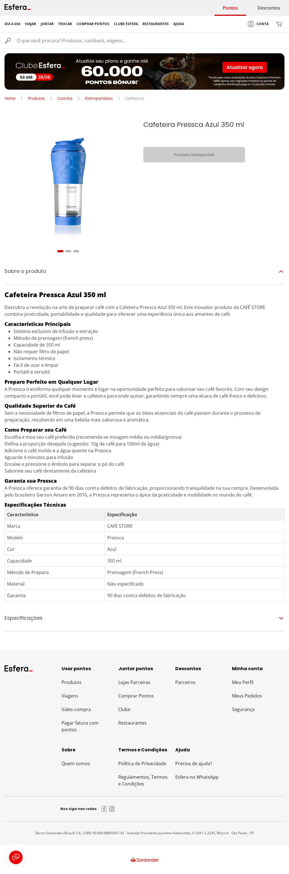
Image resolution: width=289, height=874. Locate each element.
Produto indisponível (194, 154)
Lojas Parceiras (134, 682)
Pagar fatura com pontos (80, 726)
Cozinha (65, 98)
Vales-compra (76, 709)
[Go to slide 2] (68, 251)
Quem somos (76, 763)
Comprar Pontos (136, 696)
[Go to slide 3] (76, 251)
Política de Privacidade (142, 763)
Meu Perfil (242, 682)
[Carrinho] (278, 24)
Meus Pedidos (247, 696)
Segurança (243, 709)
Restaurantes (132, 723)
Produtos (36, 98)
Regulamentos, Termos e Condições (143, 780)
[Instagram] (112, 808)
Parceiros (185, 682)
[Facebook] (104, 808)
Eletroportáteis (99, 98)
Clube (124, 709)
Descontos (268, 8)
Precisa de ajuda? (193, 763)
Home (10, 98)
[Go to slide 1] (60, 251)
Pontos (230, 8)
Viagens (70, 696)
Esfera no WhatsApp (196, 777)
